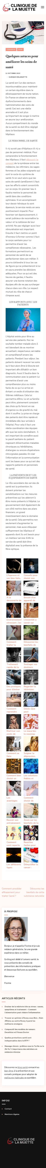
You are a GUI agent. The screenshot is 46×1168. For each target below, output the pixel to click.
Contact (8, 1109)
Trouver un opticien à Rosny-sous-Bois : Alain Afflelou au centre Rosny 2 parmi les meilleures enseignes (24, 1021)
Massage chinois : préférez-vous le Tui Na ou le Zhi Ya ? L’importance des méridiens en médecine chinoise (24, 1049)
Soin (20, 49)
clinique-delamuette (18, 77)
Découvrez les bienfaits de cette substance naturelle (34, 892)
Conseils (11, 49)
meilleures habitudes (14, 1077)
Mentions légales (12, 1114)
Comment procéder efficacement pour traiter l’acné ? (11, 892)
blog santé (23, 1067)
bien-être (8, 1070)
